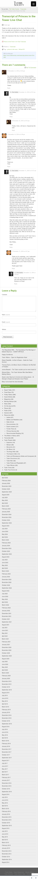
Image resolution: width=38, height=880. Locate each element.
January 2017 (6, 780)
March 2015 (5, 842)
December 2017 (6, 749)
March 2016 (5, 808)
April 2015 (5, 840)
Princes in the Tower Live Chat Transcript (15, 41)
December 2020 (6, 647)
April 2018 (5, 738)
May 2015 (5, 837)
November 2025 (6, 486)
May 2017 (5, 769)
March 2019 (5, 707)
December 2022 (6, 579)
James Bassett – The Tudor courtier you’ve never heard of (19, 369)
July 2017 (5, 763)
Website (4, 329)
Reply (8, 88)
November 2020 (6, 650)
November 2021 (6, 616)
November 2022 (6, 582)
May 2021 (5, 633)
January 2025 (6, 511)
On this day (7, 406)
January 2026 (6, 483)
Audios (9, 417)
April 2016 (5, 806)
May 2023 (5, 565)
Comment (4, 294)
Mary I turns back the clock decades (12, 381)
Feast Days (7, 392)
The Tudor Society (14, 9)
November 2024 (6, 517)
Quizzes (6, 413)
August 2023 (5, 557)
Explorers (9, 442)
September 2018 (7, 724)
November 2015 (6, 820)
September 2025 (7, 492)
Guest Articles (8, 397)
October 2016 (6, 789)
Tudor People (8, 440)
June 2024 (5, 531)
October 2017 (6, 755)
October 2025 (6, 489)
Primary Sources (11, 431)
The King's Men (11, 451)
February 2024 (6, 543)
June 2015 (5, 834)
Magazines (7, 399)
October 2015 (6, 823)
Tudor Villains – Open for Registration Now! (14, 357)
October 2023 (6, 551)
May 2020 (5, 667)
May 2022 (5, 599)
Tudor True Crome (9, 470)
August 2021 (5, 625)
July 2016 (5, 797)
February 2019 (6, 709)
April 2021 (5, 636)
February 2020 (6, 675)
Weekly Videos (29, 872)
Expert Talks (7, 390)
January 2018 (6, 746)
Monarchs (9, 447)
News (5, 404)
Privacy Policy (31, 874)
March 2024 (5, 540)
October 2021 (6, 619)
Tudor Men (10, 461)
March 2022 (5, 605)
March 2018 (5, 741)
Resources (7, 415)
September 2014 (7, 859)
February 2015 (6, 845)
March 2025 (5, 506)
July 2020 (5, 661)
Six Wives (9, 449)
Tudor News (8, 872)
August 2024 (5, 526)
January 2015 (6, 848)
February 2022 (6, 608)
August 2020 (5, 659)
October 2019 (6, 687)
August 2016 (5, 794)
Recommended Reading (14, 433)
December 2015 (6, 817)
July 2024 (5, 528)
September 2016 (7, 791)
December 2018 (6, 715)
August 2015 (5, 828)
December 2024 (6, 514)
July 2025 (5, 497)
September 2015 (7, 825)
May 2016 (5, 803)
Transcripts (23, 9)
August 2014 (5, 862)
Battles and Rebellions (13, 420)
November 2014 (6, 854)
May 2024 (5, 534)
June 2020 (5, 664)
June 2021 (5, 630)
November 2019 (6, 684)
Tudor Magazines (19, 872)
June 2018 (5, 732)
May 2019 (5, 701)
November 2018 (6, 718)
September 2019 (7, 690)
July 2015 (5, 831)
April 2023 (5, 568)
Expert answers (11, 426)
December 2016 (6, 783)
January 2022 (6, 610)
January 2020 (6, 678)
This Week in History (10, 435)
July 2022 (5, 593)
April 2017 (5, 772)
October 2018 (6, 721)
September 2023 (7, 554)
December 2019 (6, 681)
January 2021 (6, 644)
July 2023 (5, 560)
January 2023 (6, 577)
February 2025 (6, 509)
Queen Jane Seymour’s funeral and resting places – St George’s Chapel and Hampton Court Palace (18, 378)
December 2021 (6, 613)
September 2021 (7, 622)
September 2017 (7, 757)
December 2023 (6, 548)
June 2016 (5, 800)
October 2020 (6, 653)
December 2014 (6, 851)
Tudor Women (11, 465)
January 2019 (6, 712)
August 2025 (5, 495)
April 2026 (5, 478)
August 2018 (5, 726)
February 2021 (6, 642)
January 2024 (6, 545)
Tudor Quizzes (8, 874)
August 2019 (5, 692)
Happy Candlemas (7, 354)
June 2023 (5, 562)
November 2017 (6, 752)
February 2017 (6, 777)
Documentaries (11, 424)
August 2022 (5, 591)
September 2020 (7, 656)
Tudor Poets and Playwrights (15, 463)
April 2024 (5, 537)
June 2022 (5, 596)
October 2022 (6, 585)
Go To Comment (31, 67)
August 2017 (5, 760)
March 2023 (5, 571)
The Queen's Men (12, 454)
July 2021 (5, 627)
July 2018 (5, 729)
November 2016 (6, 786)
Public (6, 410)
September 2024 (7, 523)
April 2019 (5, 704)
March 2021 (5, 639)
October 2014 (6, 856)
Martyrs (9, 445)
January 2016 (6, 814)
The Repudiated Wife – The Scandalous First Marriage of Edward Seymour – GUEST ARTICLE (18, 351)
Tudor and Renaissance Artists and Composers (20, 456)
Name (6, 314)
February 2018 (6, 743)
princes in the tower (12, 49)
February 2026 (6, 480)
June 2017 (5, 766)
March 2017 (5, 774)
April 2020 (5, 670)
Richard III (22, 49)
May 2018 (5, 735)
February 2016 (6, 811)
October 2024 (6, 520)
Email (6, 322)
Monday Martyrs (9, 401)
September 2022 (7, 588)
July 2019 (5, 695)
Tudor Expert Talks (19, 874)
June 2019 (5, 698)
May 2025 (5, 500)
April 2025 (5, 503)
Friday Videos (8, 394)
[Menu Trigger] (33, 3)
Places (6, 408)
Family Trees (10, 429)
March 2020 (5, 673)
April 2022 (5, 602)
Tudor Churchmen (12, 458)
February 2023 (6, 574)
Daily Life (9, 422)
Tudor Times (8, 467)
